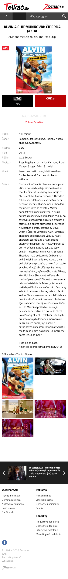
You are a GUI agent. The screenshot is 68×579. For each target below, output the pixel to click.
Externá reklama (44, 500)
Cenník (39, 508)
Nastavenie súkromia (13, 504)
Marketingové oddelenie (48, 534)
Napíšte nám (8, 512)
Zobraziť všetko (34, 122)
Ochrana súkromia (11, 500)
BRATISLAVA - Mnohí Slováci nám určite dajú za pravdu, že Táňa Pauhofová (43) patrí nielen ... (44, 472)
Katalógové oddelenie (47, 530)
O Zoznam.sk (10, 490)
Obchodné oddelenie (47, 526)
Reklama (41, 490)
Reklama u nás (43, 495)
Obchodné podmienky (47, 504)
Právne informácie (11, 495)
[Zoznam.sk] (8, 568)
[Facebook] (4, 543)
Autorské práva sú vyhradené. (11, 558)
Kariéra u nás (8, 508)
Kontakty (41, 516)
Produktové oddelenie (47, 521)
